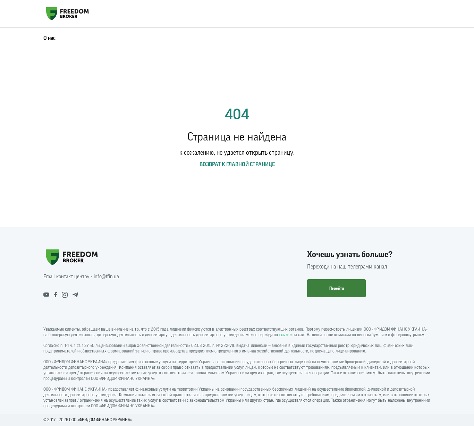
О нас (49, 38)
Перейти (336, 288)
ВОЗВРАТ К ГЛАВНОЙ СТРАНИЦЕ (237, 164)
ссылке (285, 335)
